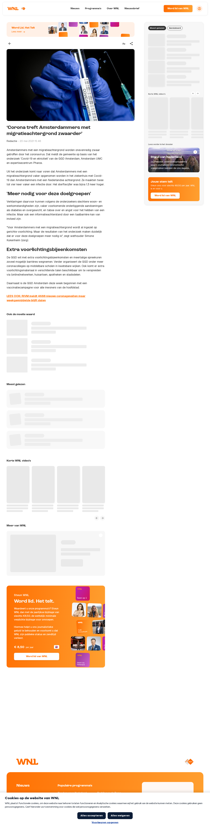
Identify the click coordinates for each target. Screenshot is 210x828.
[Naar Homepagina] (16, 8)
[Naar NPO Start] (189, 762)
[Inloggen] (199, 9)
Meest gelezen (157, 28)
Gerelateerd (175, 28)
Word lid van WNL (178, 8)
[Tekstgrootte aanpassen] (124, 44)
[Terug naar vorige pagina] (10, 44)
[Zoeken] (157, 8)
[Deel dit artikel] (131, 44)
